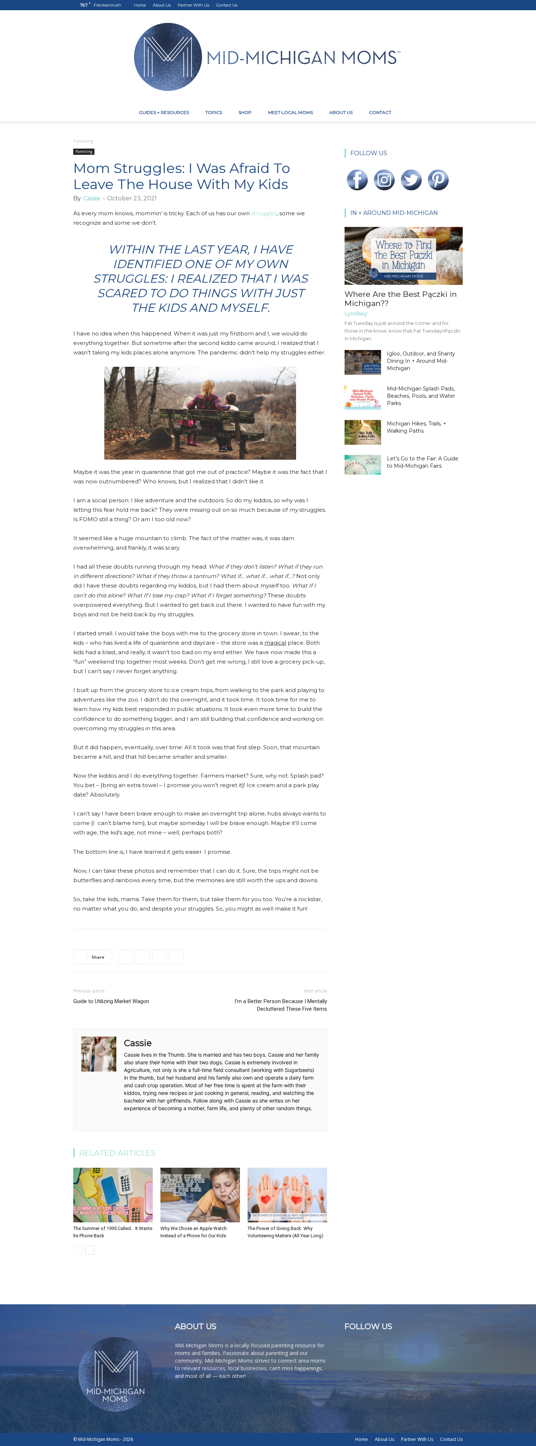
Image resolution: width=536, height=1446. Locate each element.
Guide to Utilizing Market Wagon (111, 1001)
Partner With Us (193, 5)
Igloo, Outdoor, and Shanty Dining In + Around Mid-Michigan (421, 361)
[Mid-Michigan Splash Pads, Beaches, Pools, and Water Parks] (363, 397)
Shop (245, 112)
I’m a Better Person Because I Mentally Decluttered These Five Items (280, 1005)
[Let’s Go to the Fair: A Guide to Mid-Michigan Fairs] (363, 465)
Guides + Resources (164, 112)
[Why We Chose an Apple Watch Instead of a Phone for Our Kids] (200, 1195)
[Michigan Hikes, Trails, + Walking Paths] (363, 432)
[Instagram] (421, 5)
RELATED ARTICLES (117, 1153)
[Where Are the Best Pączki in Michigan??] (404, 256)
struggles (264, 213)
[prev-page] (77, 1250)
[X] (445, 5)
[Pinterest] (433, 5)
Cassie (91, 198)
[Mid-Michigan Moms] (268, 57)
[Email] (176, 957)
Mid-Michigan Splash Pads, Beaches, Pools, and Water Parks (421, 395)
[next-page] (89, 1250)
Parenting (83, 151)
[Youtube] (457, 5)
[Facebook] (409, 5)
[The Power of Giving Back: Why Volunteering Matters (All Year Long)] (287, 1195)
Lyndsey (356, 313)
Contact (380, 112)
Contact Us (226, 5)
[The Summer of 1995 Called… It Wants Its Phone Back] (113, 1195)
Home (140, 5)
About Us (162, 5)
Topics (213, 112)
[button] (454, 113)
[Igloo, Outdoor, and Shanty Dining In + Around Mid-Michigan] (363, 362)
